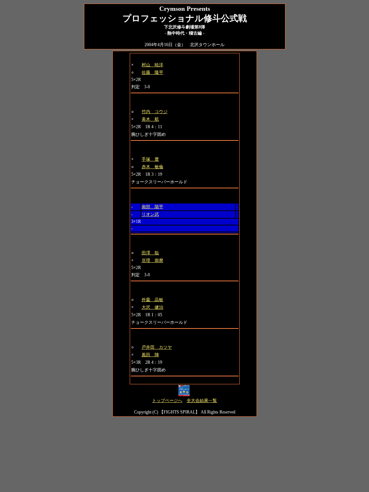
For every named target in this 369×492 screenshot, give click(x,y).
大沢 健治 (152, 307)
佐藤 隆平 (152, 72)
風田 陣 (150, 354)
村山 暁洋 (152, 64)
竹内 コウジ (155, 111)
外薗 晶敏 (152, 299)
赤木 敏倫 (152, 166)
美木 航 (150, 119)
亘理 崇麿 (152, 260)
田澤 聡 (150, 252)
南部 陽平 (152, 206)
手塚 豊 (150, 159)
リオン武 (150, 214)
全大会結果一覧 (202, 400)
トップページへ (167, 400)
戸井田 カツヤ (157, 347)
